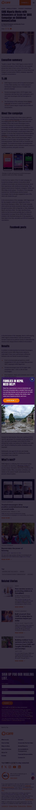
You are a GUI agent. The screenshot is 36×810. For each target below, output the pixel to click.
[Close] (32, 379)
